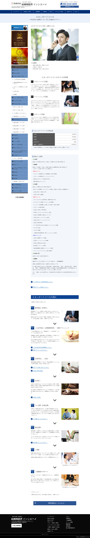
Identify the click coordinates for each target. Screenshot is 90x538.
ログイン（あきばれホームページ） (83, 536)
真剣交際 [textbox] (38, 427)
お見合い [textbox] (38, 380)
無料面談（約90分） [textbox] (41, 308)
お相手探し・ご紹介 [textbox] (41, 358)
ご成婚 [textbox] (37, 450)
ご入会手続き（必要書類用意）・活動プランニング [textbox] (52, 328)
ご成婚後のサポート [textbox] (41, 471)
